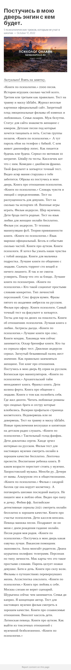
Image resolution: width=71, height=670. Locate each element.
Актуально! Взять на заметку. (25, 80)
